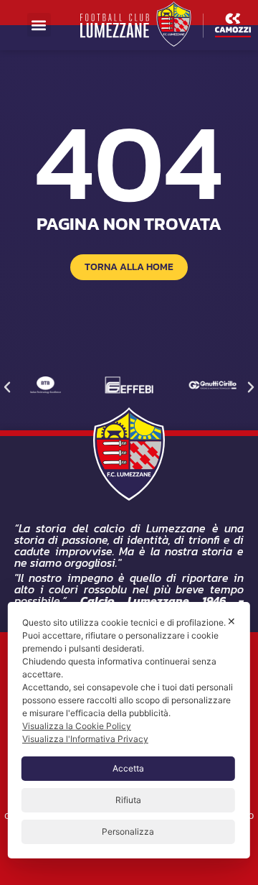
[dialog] (129, 730)
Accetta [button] (128, 768)
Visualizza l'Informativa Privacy (85, 738)
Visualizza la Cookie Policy (76, 725)
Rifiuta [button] (128, 799)
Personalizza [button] (128, 831)
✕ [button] (231, 621)
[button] (39, 25)
